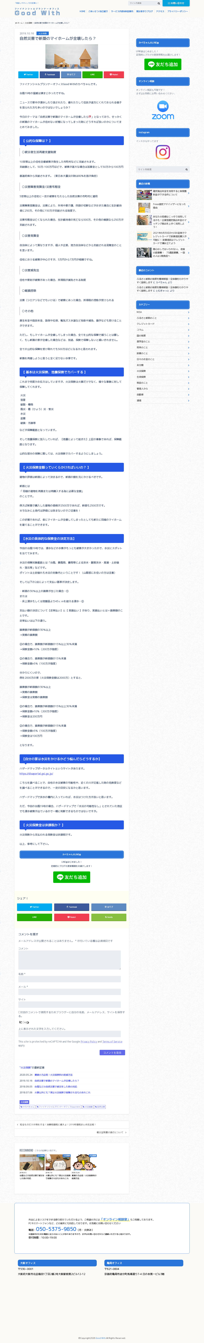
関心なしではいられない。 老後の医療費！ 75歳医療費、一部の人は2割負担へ (169, 253)
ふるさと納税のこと (147, 318)
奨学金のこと (143, 341)
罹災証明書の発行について (110, 1132)
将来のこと (142, 347)
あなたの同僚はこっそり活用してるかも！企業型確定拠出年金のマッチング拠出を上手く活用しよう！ (169, 222)
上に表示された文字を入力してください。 (42, 1029)
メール (23, 987)
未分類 (140, 365)
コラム (140, 329)
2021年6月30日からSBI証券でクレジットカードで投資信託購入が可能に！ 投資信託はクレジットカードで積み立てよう (170, 238)
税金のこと (142, 382)
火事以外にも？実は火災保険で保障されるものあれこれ (62, 1092)
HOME (82, 11)
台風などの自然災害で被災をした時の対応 (56, 1086)
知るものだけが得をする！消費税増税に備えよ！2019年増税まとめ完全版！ (58, 1124)
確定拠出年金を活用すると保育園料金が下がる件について (169, 193)
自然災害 (101, 1106)
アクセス (160, 11)
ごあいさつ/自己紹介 (98, 11)
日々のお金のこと (146, 359)
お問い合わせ (177, 3)
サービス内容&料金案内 (122, 11)
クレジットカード (146, 323)
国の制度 (141, 335)
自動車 (140, 394)
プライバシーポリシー (177, 11)
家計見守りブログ (144, 11)
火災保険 (26, 1067)
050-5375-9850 (56, 1228)
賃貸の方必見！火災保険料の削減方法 (54, 1074)
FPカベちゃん (28, 1106)
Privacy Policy (89, 1041)
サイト (22, 999)
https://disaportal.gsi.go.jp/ (36, 773)
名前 (22, 974)
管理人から (142, 388)
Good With (101, 1338)
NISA (139, 312)
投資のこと (142, 353)
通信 (139, 400)
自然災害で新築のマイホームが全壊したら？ (57, 1080)
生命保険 (141, 377)
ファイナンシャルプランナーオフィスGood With (59, 1106)
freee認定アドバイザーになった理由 (169, 206)
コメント (23, 948)
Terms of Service (112, 1041)
